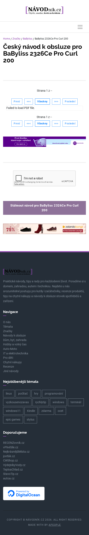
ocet (60, 410)
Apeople (55, 524)
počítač (23, 393)
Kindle (31, 410)
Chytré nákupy (12, 362)
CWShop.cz (10, 460)
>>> (56, 101)
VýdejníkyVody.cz (14, 465)
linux (9, 393)
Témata (8, 326)
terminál (76, 402)
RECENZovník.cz (13, 443)
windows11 (13, 410)
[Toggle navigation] (80, 27)
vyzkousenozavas (17, 402)
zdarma (46, 410)
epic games (13, 419)
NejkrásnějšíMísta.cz (16, 451)
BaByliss (27, 38)
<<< (29, 101)
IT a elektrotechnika (15, 353)
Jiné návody (11, 371)
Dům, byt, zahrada (14, 340)
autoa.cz (8, 478)
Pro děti (8, 358)
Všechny (42, 101)
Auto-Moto (10, 349)
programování (54, 393)
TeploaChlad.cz (13, 469)
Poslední (70, 101)
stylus (30, 419)
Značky (16, 38)
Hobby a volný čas (14, 344)
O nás (7, 322)
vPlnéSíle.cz (10, 447)
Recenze (8, 366)
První (17, 101)
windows (58, 402)
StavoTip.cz (10, 474)
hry (36, 393)
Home (6, 38)
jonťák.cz (9, 456)
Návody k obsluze (14, 335)
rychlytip (40, 402)
